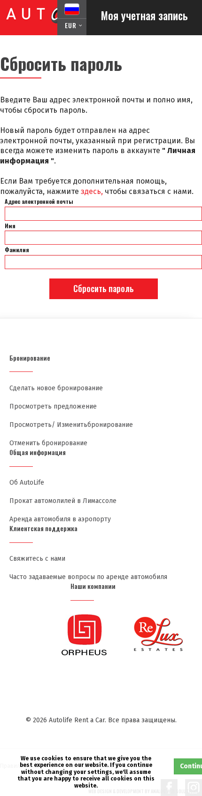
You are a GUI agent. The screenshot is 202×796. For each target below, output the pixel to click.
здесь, (92, 191)
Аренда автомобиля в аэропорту (60, 519)
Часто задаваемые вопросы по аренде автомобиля (88, 577)
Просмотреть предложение (53, 406)
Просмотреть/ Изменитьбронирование (71, 425)
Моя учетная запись (144, 15)
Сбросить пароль (103, 288)
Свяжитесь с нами (37, 559)
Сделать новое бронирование (56, 388)
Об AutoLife (26, 483)
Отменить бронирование (48, 443)
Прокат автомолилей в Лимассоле (63, 501)
